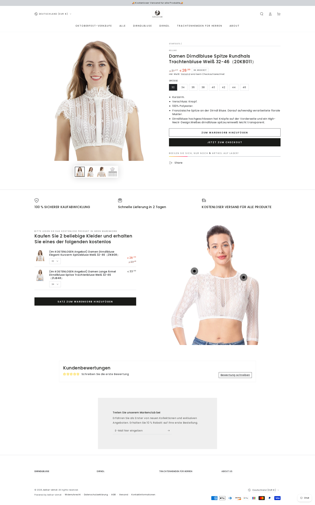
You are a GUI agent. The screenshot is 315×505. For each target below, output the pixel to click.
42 (223, 87)
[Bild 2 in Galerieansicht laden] (90, 172)
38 (203, 87)
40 (213, 87)
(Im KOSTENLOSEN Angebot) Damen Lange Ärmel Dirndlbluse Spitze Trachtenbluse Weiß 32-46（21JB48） (82, 275)
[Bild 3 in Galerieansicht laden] (101, 172)
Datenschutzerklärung (96, 494)
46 (244, 87)
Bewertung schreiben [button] (235, 375)
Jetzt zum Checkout (224, 142)
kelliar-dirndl (50, 489)
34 (183, 87)
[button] (261, 14)
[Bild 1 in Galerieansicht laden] (80, 172)
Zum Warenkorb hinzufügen (224, 132)
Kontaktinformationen (143, 494)
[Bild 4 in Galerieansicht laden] (112, 172)
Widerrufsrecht (73, 494)
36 (193, 87)
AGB (113, 494)
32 (173, 87)
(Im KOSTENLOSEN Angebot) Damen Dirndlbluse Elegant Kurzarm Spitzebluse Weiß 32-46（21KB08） (84, 253)
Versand (185, 74)
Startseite (174, 44)
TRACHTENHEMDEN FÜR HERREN (175, 471)
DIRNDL (100, 471)
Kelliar (173, 50)
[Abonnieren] (170, 430)
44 (234, 87)
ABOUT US (226, 471)
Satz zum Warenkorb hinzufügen (85, 301)
